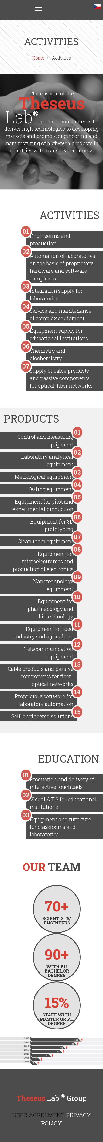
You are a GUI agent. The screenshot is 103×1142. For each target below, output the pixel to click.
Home (38, 58)
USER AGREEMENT (38, 1115)
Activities (61, 58)
